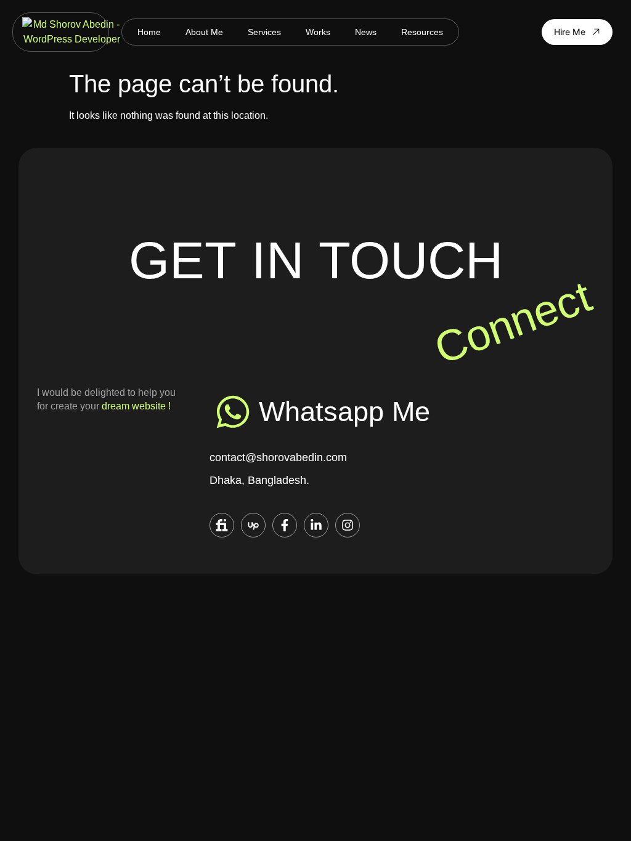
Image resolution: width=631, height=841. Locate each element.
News (366, 32)
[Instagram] (347, 525)
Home (149, 32)
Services (264, 32)
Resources (422, 32)
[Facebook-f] (284, 525)
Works (318, 32)
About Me (204, 32)
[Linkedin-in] (316, 525)
